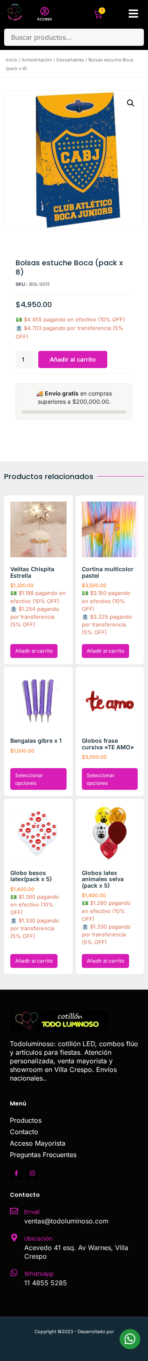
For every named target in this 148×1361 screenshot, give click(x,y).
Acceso (44, 19)
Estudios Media (74, 1340)
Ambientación (37, 60)
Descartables (70, 60)
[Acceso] (44, 11)
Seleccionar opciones (29, 779)
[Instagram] (32, 1173)
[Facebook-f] (16, 1173)
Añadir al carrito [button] (34, 651)
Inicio (12, 60)
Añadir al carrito (73, 359)
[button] (130, 103)
